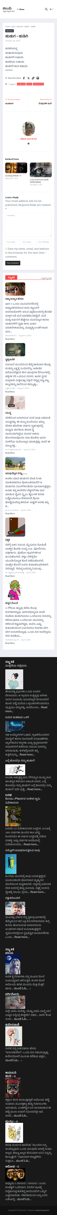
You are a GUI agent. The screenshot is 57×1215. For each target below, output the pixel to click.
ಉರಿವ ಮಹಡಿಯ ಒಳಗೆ (17, 717)
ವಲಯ (9, 953)
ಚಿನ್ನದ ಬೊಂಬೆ (11, 602)
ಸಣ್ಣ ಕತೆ (9, 661)
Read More (10, 339)
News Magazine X (42, 1210)
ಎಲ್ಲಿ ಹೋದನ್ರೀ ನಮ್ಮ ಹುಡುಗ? (20, 760)
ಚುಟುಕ (29, 84)
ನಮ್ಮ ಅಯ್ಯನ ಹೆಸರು (14, 298)
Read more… (27, 754)
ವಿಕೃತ (7, 539)
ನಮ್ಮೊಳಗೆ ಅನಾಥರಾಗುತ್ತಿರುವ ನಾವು (22, 850)
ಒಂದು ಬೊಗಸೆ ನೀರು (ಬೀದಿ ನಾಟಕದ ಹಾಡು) (39, 180)
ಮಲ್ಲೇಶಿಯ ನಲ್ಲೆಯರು (16, 665)
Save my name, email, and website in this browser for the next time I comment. (27, 252)
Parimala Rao (38, 84)
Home (7, 26)
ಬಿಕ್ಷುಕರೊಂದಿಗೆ (12, 897)
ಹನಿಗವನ (20, 26)
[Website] (28, 144)
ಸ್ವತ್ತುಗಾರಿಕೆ (10, 359)
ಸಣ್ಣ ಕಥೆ (11, 277)
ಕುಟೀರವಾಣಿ (12, 1024)
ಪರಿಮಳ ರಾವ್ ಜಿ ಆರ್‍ (28, 139)
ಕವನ (13, 26)
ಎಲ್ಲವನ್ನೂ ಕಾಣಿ (46, 278)
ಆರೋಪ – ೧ (12, 1166)
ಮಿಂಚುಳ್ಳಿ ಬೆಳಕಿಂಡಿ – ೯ (13, 175)
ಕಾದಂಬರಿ (10, 1072)
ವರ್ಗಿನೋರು (12, 994)
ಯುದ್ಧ (8, 412)
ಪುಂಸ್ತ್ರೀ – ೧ (11, 1121)
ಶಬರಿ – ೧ (10, 1076)
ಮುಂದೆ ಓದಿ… (22, 988)
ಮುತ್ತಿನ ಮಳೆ (21, 84)
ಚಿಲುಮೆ (7, 8)
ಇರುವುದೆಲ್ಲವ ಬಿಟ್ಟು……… (16, 473)
